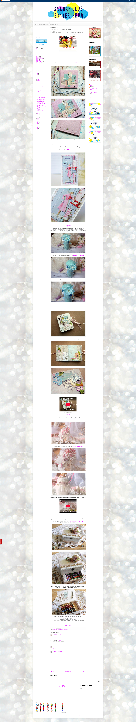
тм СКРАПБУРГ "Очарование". (78, 62)
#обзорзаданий (38, 49)
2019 (37, 75)
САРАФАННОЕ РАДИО (39, 61)
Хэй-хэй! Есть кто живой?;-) (93, 92)
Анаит (54, 651)
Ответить (54, 637)
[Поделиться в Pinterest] (60, 628)
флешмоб (37, 68)
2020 (37, 74)
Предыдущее (83, 671)
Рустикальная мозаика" (65, 339)
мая (38, 114)
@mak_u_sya (68, 516)
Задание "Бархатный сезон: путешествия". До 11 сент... (41, 102)
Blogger (79, 715)
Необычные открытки (39, 58)
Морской (91, 85)
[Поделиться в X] (58, 628)
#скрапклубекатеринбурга (61, 629)
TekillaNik (54, 634)
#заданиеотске (55, 629)
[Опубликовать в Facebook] (59, 628)
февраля (38, 118)
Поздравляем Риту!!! (40, 110)
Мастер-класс (38, 57)
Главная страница (38, 22)
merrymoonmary (72, 715)
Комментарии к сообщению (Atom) (61, 673)
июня (38, 113)
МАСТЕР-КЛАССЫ (73, 22)
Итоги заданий (65, 22)
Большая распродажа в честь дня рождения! (41, 100)
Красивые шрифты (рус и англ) (63, 686)
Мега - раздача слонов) (40, 105)
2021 (37, 73)
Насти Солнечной (92, 91)
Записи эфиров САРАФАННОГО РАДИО (42, 24)
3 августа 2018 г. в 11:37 (59, 634)
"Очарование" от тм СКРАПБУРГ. (77, 446)
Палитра (37, 59)
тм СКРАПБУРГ (67, 149)
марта (38, 117)
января (38, 119)
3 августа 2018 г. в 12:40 (60, 640)
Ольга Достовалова (68, 305)
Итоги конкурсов (38, 55)
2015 (37, 123)
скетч (37, 67)
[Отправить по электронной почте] (56, 628)
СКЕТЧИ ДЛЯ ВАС (58, 22)
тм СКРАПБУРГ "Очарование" (65, 338)
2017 (37, 121)
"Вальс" (58, 339)
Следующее (52, 671)
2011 (37, 128)
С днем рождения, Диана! (41, 96)
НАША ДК (52, 22)
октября (38, 80)
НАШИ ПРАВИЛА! (46, 22)
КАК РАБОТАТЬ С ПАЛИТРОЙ (63, 685)
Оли (90, 84)
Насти (90, 97)
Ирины (91, 99)
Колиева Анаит (68, 515)
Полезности (38, 60)
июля (38, 112)
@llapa (68, 142)
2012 (37, 127)
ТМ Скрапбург (38, 62)
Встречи (37, 54)
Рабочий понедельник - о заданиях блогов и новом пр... (42, 98)
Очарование (75, 255)
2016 (37, 122)
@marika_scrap (68, 226)
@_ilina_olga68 (68, 415)
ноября (38, 79)
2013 (37, 126)
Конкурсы (66, 629)
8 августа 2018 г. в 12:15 (59, 651)
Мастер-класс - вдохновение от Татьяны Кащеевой (42, 86)
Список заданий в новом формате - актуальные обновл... (41, 91)
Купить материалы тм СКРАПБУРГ (84, 22)
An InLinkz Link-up (68, 625)
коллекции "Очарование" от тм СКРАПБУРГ (75, 521)
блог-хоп (37, 63)
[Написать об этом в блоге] (57, 628)
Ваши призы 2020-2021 (54, 24)
